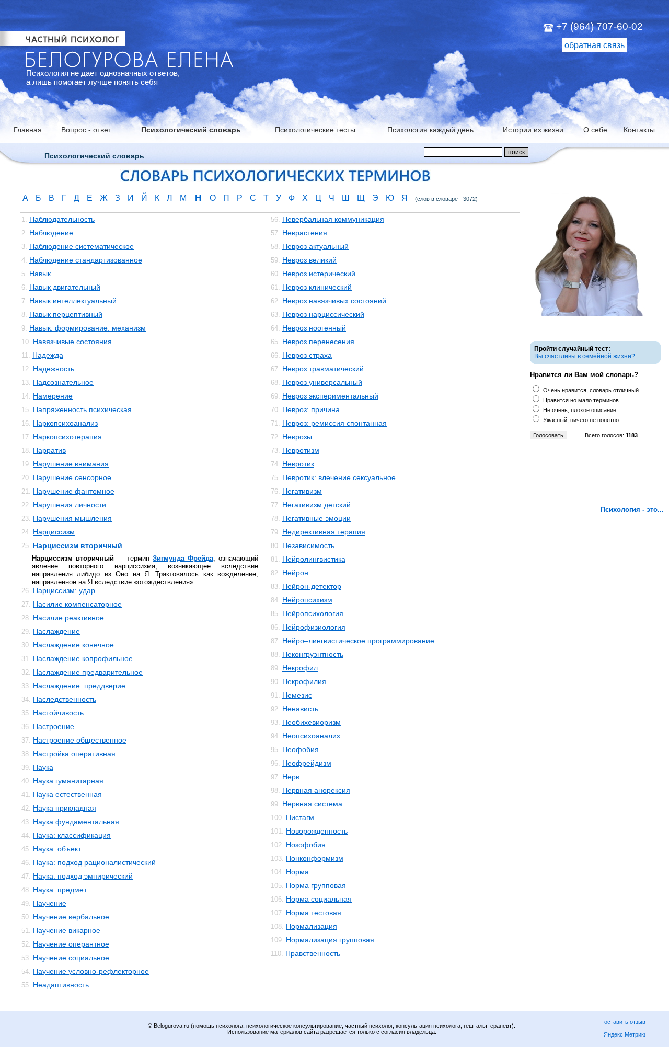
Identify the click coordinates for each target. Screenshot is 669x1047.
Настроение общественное (79, 740)
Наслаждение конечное (73, 645)
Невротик (298, 464)
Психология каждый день (430, 130)
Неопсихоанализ (311, 736)
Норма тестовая (313, 912)
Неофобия (300, 749)
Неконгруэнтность (312, 654)
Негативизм (302, 491)
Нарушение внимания (71, 464)
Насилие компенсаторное (77, 604)
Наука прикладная (64, 808)
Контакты (639, 130)
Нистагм (300, 817)
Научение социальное (71, 957)
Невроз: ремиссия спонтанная (334, 423)
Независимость (308, 545)
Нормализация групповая (330, 940)
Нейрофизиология (313, 627)
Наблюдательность (62, 219)
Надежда (47, 355)
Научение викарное (66, 930)
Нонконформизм (314, 858)
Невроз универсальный (322, 382)
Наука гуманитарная (68, 781)
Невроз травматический (323, 369)
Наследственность (64, 699)
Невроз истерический (318, 273)
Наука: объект (57, 849)
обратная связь (594, 45)
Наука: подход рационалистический (94, 862)
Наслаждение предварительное (88, 672)
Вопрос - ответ (86, 130)
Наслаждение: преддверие (79, 685)
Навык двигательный (64, 287)
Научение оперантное (71, 944)
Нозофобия (306, 844)
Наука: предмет (60, 889)
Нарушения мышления (72, 518)
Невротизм (300, 450)
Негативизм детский (316, 504)
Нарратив (49, 450)
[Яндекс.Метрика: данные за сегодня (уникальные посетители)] (624, 1035)
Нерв (290, 776)
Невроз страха (307, 355)
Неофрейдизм (306, 763)
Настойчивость (58, 713)
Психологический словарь (191, 130)
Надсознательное (63, 382)
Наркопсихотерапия (67, 437)
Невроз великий (309, 260)
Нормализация (311, 926)
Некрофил (300, 668)
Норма (297, 872)
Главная (28, 130)
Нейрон (295, 572)
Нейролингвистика (313, 559)
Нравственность (312, 953)
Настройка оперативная (74, 753)
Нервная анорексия (316, 790)
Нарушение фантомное (73, 491)
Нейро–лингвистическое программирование (358, 640)
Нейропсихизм (307, 600)
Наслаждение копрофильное (83, 658)
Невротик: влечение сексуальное (339, 477)
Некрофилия (304, 681)
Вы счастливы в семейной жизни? (584, 356)
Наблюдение (51, 233)
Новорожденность (317, 831)
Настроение (53, 726)
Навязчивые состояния (72, 341)
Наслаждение (56, 631)
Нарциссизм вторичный (77, 545)
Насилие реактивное (68, 617)
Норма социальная (319, 899)
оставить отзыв (624, 1022)
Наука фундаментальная (76, 821)
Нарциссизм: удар (64, 590)
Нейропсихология (312, 613)
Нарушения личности (69, 504)
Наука (43, 767)
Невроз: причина (311, 409)
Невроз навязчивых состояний (334, 301)
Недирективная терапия (323, 532)
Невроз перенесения (318, 341)
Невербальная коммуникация (333, 219)
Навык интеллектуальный (73, 301)
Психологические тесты (315, 130)
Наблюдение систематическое (81, 246)
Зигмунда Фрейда (183, 558)
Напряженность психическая (82, 409)
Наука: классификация (72, 835)
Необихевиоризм (311, 722)
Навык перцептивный (65, 314)
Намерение (53, 396)
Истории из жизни (533, 130)
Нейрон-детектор (311, 586)
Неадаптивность (61, 985)
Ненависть (300, 708)
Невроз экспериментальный (330, 396)
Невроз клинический (317, 287)
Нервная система (312, 804)
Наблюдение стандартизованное (85, 260)
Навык (40, 273)
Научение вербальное (71, 917)
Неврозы (297, 437)
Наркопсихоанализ (65, 423)
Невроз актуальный (315, 246)
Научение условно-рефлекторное (91, 971)
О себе (595, 130)
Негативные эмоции (316, 518)
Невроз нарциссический (323, 314)
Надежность (53, 369)
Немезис (297, 695)
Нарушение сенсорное (72, 477)
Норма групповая (316, 885)
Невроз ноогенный (314, 328)
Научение (49, 903)
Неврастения (304, 233)
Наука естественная (67, 794)
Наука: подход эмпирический (83, 876)
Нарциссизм (54, 532)
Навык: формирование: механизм (87, 328)
